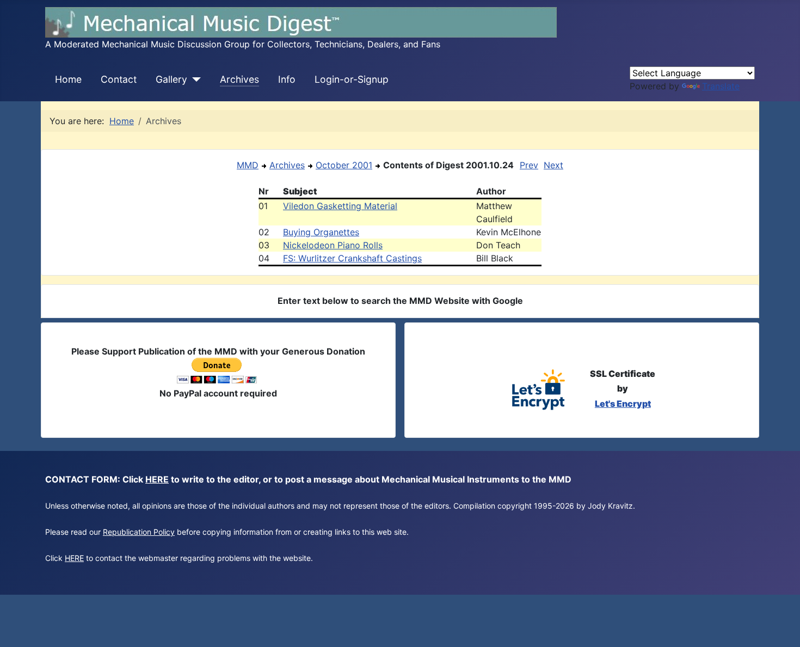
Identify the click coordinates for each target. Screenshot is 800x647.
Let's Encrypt (623, 403)
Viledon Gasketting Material (340, 205)
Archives (239, 79)
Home (68, 79)
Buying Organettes (321, 232)
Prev (529, 165)
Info (287, 79)
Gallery (171, 79)
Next (553, 165)
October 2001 (344, 165)
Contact (119, 79)
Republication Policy (139, 531)
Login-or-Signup (352, 79)
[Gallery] (194, 79)
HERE (157, 479)
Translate (721, 86)
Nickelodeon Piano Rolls (333, 245)
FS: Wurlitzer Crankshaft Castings (352, 258)
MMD (248, 165)
